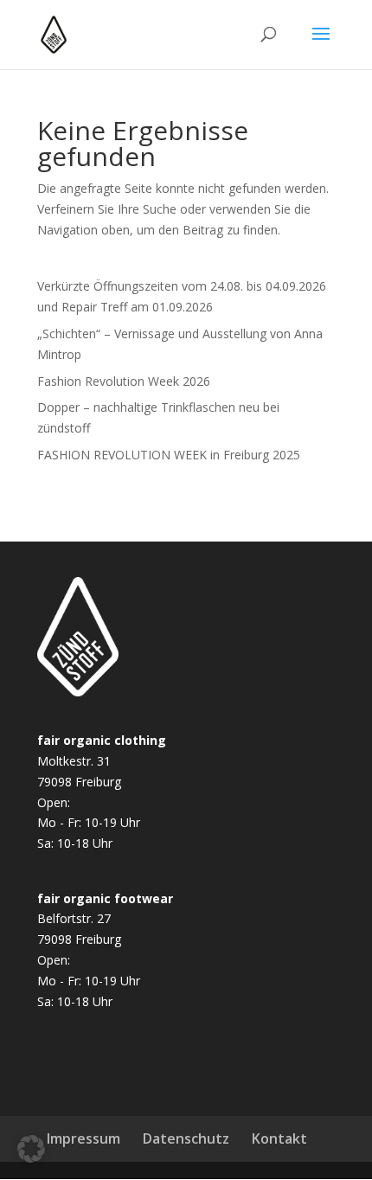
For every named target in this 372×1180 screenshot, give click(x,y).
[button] (31, 1149)
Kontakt (279, 1138)
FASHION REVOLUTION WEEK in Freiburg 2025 (168, 454)
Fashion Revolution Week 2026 (123, 381)
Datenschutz (186, 1138)
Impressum (83, 1138)
